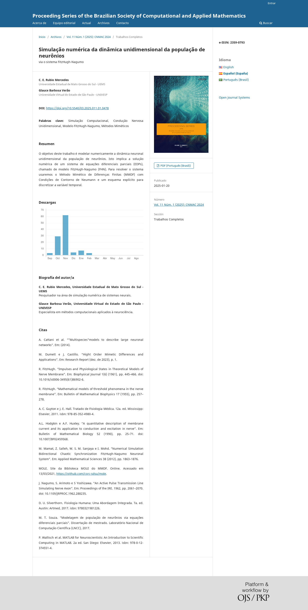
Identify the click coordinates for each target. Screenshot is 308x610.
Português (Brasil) (236, 80)
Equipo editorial (64, 23)
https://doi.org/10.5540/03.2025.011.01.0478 (77, 108)
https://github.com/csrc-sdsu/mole (81, 474)
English (228, 67)
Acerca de (39, 23)
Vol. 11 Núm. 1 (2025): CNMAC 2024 (89, 37)
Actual (86, 23)
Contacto (122, 23)
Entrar (272, 3)
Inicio (42, 37)
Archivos (104, 23)
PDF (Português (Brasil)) (175, 165)
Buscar (267, 23)
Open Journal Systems (234, 97)
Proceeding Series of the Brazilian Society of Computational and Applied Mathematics (139, 15)
